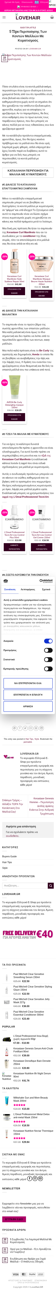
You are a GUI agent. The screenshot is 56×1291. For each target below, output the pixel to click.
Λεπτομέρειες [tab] (28, 589)
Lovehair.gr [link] (35, 49)
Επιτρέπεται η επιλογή (28, 694)
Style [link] (33, 28)
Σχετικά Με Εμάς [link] (12, 2)
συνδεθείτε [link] (12, 836)
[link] (52, 3)
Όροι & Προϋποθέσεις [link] (28, 1283)
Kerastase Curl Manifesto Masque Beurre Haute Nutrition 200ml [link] (41, 280)
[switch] (48, 650)
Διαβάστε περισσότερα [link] (14, 547)
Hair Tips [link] (25, 28)
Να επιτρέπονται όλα (28, 683)
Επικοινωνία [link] (27, 2)
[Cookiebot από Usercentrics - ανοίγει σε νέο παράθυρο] (40, 581)
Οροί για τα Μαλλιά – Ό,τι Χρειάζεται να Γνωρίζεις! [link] (30, 1250)
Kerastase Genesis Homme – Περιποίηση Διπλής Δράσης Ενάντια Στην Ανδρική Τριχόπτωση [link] (41, 806)
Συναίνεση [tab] (9, 589)
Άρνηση (28, 706)
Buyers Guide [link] (9, 856)
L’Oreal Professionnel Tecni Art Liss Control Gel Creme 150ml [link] (42, 535)
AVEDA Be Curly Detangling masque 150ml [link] (14, 405)
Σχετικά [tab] (46, 589)
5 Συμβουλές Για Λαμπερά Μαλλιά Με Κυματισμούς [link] (31, 1240)
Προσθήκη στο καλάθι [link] (14, 291)
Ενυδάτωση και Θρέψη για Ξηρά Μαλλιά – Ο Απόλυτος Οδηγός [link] (28, 1260)
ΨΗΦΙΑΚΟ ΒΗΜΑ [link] (28, 7)
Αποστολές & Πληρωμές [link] (20, 1280)
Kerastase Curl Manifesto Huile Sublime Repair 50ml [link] (14, 279)
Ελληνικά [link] (44, 2)
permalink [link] (28, 742)
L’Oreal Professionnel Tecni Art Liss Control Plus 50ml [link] (14, 535)
